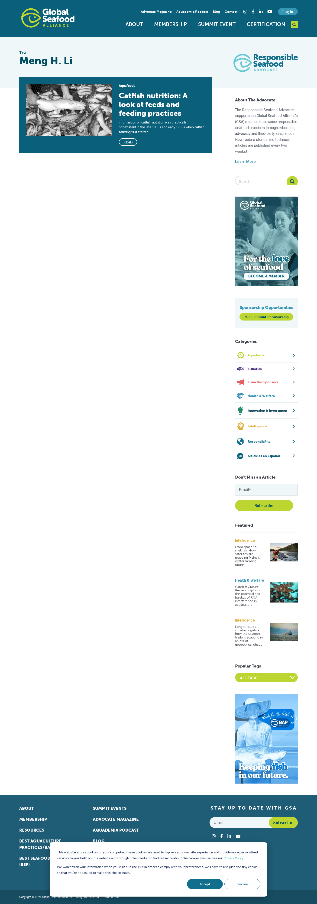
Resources (31, 830)
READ (128, 142)
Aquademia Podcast (192, 12)
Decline (242, 884)
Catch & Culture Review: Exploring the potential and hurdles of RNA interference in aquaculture (248, 595)
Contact (231, 12)
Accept (205, 884)
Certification (266, 24)
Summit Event (217, 24)
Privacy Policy (233, 858)
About (134, 24)
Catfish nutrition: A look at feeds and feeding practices (153, 104)
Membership (170, 24)
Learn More (245, 161)
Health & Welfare (249, 580)
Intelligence (245, 540)
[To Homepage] (47, 17)
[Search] (292, 181)
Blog (216, 12)
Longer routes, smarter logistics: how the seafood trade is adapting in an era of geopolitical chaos (249, 635)
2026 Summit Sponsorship (266, 316)
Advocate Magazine (156, 12)
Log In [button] (287, 11)
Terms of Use (111, 897)
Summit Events (109, 808)
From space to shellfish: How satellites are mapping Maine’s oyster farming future (247, 556)
